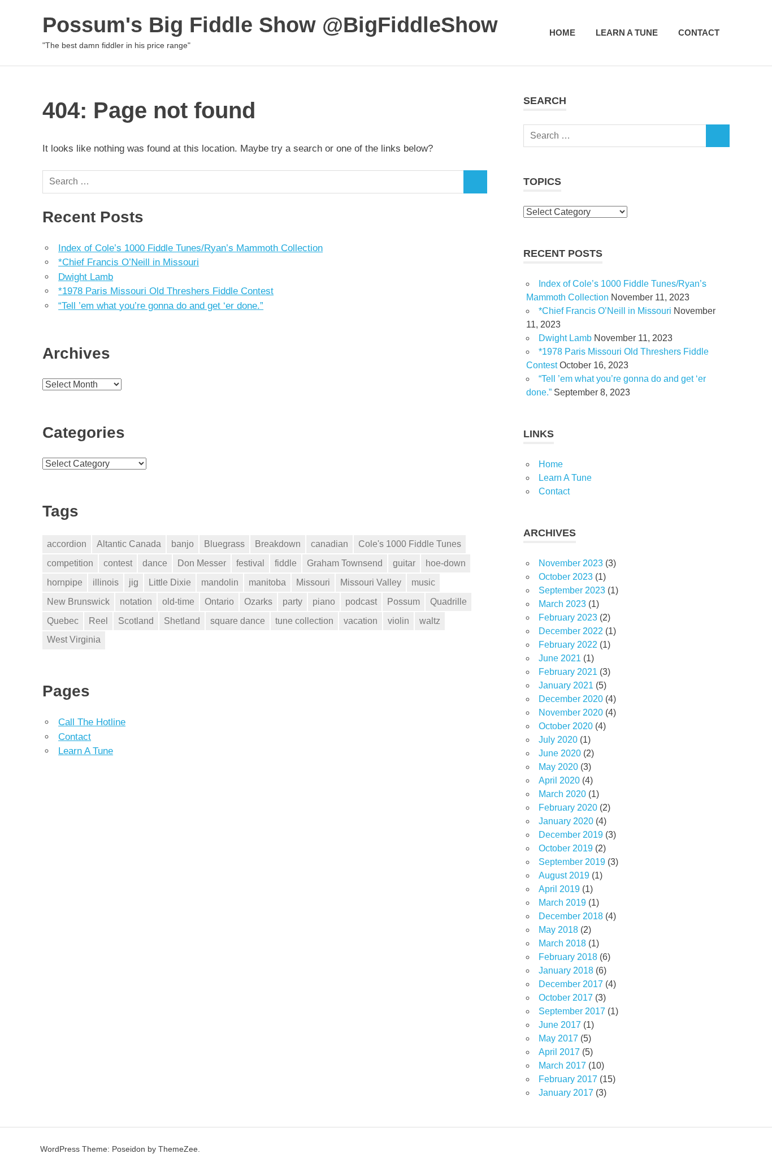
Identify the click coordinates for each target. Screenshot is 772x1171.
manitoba (267, 582)
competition (70, 563)
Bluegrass (224, 544)
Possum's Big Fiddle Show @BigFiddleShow (270, 25)
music (423, 582)
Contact (698, 32)
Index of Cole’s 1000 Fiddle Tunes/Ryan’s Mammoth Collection (190, 248)
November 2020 (571, 712)
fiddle (286, 563)
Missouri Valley (370, 582)
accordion (66, 544)
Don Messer (201, 563)
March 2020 (562, 794)
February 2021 (568, 672)
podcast (361, 601)
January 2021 (566, 685)
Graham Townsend (345, 563)
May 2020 (558, 767)
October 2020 (566, 726)
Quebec (63, 621)
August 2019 (564, 875)
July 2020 (558, 739)
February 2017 (568, 1079)
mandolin (219, 582)
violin (398, 621)
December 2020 (571, 699)
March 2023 (562, 604)
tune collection (304, 621)
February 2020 (568, 807)
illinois (106, 582)
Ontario (219, 601)
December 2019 (571, 834)
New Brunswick (78, 601)
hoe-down (446, 563)
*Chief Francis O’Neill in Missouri (128, 262)
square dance (237, 621)
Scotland (136, 621)
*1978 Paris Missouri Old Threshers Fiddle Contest (166, 291)
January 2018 (566, 970)
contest (117, 563)
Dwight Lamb (85, 277)
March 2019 (562, 902)
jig (133, 582)
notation (136, 601)
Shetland (182, 621)
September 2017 (572, 1011)
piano (324, 601)
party (292, 601)
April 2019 (559, 889)
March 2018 (562, 943)
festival (250, 563)
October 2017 (566, 997)
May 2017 (558, 1038)
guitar (404, 563)
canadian (329, 544)
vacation (361, 621)
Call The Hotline (91, 722)
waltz (429, 621)
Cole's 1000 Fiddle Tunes (409, 544)
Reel (98, 621)
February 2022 (568, 644)
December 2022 (571, 631)
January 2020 (566, 821)
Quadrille (448, 601)
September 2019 (572, 862)
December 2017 (571, 984)
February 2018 (568, 957)
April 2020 (559, 780)
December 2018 (571, 916)
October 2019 (566, 848)
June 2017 (560, 1025)
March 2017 (562, 1065)
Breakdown (278, 544)
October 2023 (566, 577)
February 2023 (568, 617)
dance (154, 563)
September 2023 (572, 590)
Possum (403, 601)
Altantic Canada (129, 544)
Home (562, 32)
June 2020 (560, 753)
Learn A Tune (627, 32)
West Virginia (74, 639)
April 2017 (559, 1052)
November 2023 (571, 563)
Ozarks (258, 601)
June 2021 (560, 658)
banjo (182, 544)
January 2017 (566, 1092)
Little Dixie (170, 582)
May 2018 (558, 930)
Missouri (313, 582)
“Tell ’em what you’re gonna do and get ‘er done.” (160, 305)
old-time (178, 601)
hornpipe (65, 582)
